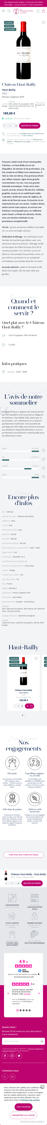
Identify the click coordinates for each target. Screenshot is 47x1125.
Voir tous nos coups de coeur (23, 855)
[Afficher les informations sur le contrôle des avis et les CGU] (39, 974)
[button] (22, 715)
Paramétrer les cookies (23, 1115)
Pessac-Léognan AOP (13, 96)
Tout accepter (23, 1107)
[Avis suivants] (39, 993)
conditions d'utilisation (9, 1051)
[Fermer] (42, 1086)
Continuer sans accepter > (32, 1121)
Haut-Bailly (9, 89)
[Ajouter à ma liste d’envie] (43, 22)
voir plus (27, 994)
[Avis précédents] (8, 993)
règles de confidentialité (36, 1049)
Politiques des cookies (30, 1100)
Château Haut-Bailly (23, 690)
